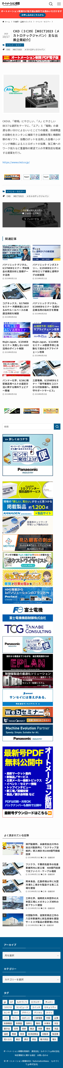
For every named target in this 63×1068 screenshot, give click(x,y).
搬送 (32, 1028)
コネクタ (8, 1007)
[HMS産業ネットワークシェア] (28, 532)
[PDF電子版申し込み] (31, 61)
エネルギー (36, 1001)
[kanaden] (28, 514)
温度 (6, 1033)
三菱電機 (38, 1017)
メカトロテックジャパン (35, 49)
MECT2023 (17, 49)
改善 (40, 1028)
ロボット (26, 1017)
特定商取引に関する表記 (25, 1055)
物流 (22, 1033)
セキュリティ (50, 1007)
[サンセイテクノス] (28, 705)
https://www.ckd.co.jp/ (16, 162)
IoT (11, 1001)
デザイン (26, 1012)
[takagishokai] (12, 178)
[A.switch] (28, 497)
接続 (24, 1028)
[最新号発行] (28, 816)
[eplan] (28, 669)
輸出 (18, 1039)
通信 (26, 1039)
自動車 (45, 1033)
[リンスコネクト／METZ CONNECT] (12, 412)
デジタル (38, 1012)
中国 (48, 1017)
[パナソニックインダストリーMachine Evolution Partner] (28, 740)
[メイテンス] (28, 550)
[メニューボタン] (59, 4)
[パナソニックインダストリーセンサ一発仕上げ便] (31, 178)
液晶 (56, 1028)
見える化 (8, 1039)
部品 (34, 1039)
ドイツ (49, 1012)
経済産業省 (33, 1033)
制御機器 (8, 1023)
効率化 (29, 1023)
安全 (56, 1023)
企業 (56, 1017)
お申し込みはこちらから (33, 14)
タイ (16, 1012)
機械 (48, 1028)
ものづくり (22, 1001)
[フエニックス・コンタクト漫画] (28, 567)
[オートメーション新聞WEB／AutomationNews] (10, 4)
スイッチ (36, 1007)
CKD (8, 49)
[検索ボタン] (51, 4)
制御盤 (19, 1023)
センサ (7, 1012)
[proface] (28, 602)
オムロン (49, 1001)
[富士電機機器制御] (28, 620)
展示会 (7, 1028)
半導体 (47, 1023)
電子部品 (44, 1039)
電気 (54, 1039)
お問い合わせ (42, 1055)
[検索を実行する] (57, 426)
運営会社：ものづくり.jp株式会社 (45, 1051)
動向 (38, 1023)
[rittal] (28, 687)
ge (5, 1001)
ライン (15, 1017)
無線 (14, 1033)
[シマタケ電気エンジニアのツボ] (51, 412)
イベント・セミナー (14, 45)
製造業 (55, 1033)
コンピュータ (22, 1007)
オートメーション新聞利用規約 (16, 1051)
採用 (16, 1028)
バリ (6, 1017)
